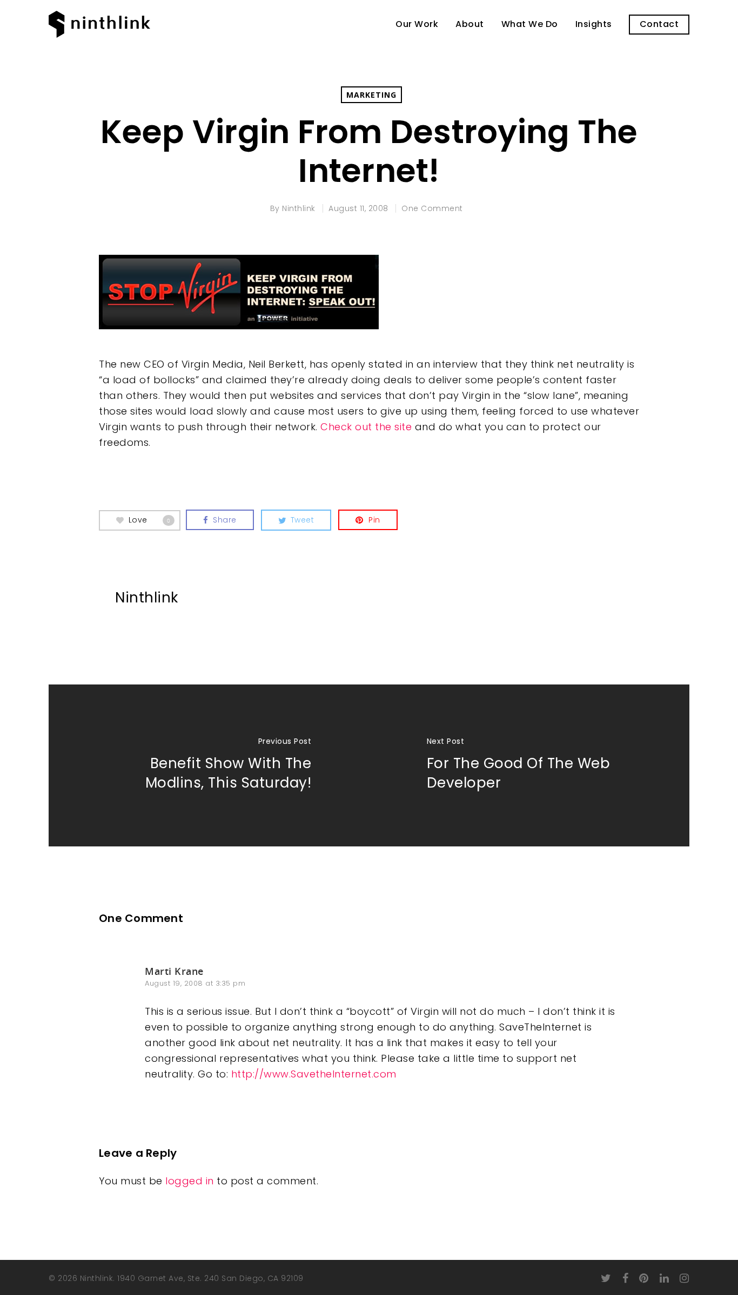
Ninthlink (299, 208)
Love (150, 519)
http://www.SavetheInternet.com (314, 1074)
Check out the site (366, 426)
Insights (593, 24)
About (469, 24)
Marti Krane (174, 971)
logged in (189, 1181)
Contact (659, 24)
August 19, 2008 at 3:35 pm (195, 983)
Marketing (371, 95)
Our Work (416, 24)
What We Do (529, 24)
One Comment (432, 208)
